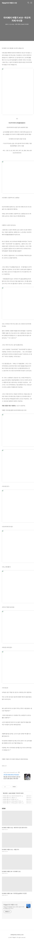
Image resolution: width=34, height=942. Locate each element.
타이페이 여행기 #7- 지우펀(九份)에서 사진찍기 (12, 803)
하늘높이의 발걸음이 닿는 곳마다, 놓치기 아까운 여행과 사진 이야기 (13, 907)
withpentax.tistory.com (17, 934)
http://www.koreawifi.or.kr (10, 772)
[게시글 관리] (9, 787)
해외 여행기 (5, 793)
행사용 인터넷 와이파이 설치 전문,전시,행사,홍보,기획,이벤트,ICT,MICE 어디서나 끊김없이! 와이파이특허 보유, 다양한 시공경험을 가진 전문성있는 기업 (12, 777)
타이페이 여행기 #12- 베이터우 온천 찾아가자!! (12, 796)
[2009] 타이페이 (12, 793)
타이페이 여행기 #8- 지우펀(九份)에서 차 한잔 (12, 801)
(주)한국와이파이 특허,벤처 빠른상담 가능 (12, 775)
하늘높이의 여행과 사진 (9, 3)
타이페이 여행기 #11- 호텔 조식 (9, 797)
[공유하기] (7, 787)
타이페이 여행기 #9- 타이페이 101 (9, 799)
